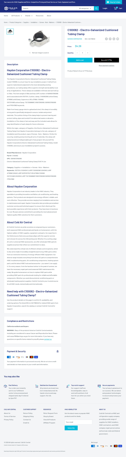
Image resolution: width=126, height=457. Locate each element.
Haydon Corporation (75, 39)
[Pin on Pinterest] (110, 38)
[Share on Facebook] (106, 38)
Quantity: (71, 53)
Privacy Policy (8, 419)
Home (6, 15)
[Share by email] (117, 38)
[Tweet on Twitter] (114, 38)
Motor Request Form (50, 413)
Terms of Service (10, 416)
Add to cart (80, 60)
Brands (27, 15)
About (49, 15)
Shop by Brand (48, 416)
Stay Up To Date (115, 2)
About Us (7, 413)
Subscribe (71, 428)
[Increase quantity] (88, 53)
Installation (34, 22)
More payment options (106, 65)
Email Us (26, 423)
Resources (39, 15)
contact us (47, 339)
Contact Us (27, 419)
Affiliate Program (49, 423)
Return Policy (27, 413)
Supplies (26, 22)
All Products (15, 15)
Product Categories (15, 22)
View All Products (49, 419)
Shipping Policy (28, 416)
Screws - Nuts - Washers (46, 22)
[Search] (96, 8)
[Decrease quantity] (77, 53)
